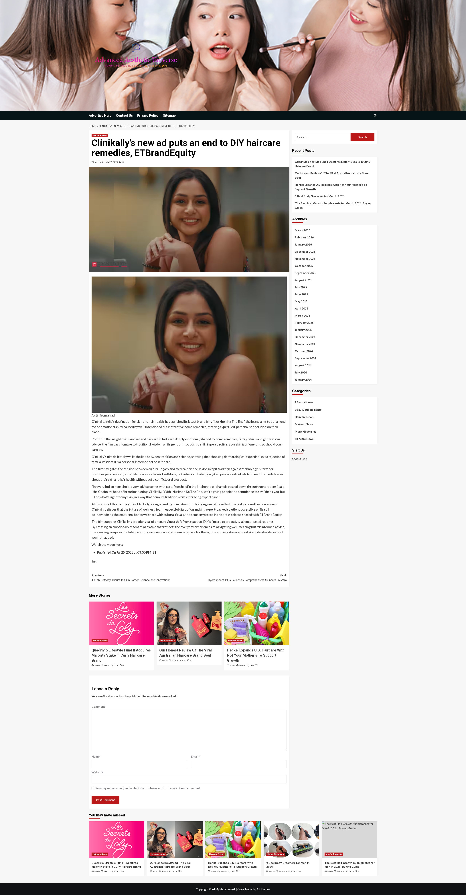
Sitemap (169, 115)
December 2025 (305, 251)
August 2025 (303, 280)
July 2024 (301, 372)
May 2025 (301, 301)
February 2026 (304, 237)
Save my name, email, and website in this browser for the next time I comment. (148, 788)
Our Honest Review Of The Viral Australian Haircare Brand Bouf (332, 175)
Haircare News (100, 135)
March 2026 (302, 230)
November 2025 (305, 258)
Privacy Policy (147, 115)
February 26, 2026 (287, 871)
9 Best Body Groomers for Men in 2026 (319, 196)
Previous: (131, 578)
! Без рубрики (304, 402)
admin (98, 162)
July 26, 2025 (111, 162)
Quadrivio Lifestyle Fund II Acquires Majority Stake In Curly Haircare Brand (121, 655)
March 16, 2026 (179, 660)
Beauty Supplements (308, 409)
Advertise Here (100, 115)
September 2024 (305, 358)
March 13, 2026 (246, 665)
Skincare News (304, 438)
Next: (247, 578)
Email (195, 756)
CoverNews (244, 889)
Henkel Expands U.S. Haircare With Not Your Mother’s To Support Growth (256, 655)
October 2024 (304, 351)
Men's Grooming (305, 431)
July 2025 (301, 287)
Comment (99, 706)
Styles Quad (299, 459)
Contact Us (124, 115)
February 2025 (304, 322)
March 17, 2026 (111, 665)
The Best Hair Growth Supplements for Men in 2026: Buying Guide (333, 205)
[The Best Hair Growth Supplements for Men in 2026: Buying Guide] (349, 839)
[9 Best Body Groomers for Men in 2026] (291, 839)
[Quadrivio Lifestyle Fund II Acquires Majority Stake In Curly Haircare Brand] (121, 623)
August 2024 (303, 365)
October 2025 (304, 265)
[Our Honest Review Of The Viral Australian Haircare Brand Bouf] (189, 623)
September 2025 (305, 273)
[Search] (375, 115)
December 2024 (305, 336)
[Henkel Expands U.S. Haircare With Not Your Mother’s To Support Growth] (256, 623)
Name (96, 756)
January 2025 (303, 329)
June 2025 (301, 294)
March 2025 (302, 315)
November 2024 (305, 344)
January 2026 (303, 244)
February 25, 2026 (345, 871)
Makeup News (304, 424)
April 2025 (301, 308)
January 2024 (303, 379)
